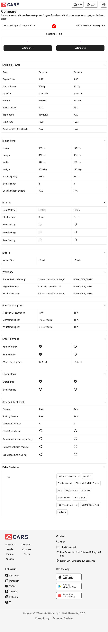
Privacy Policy (42, 618)
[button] (104, 5)
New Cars (10, 544)
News (27, 554)
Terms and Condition (63, 618)
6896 (62, 542)
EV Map (10, 554)
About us (10, 559)
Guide (10, 549)
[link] (69, 576)
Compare (26, 549)
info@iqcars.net (68, 547)
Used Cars (27, 544)
